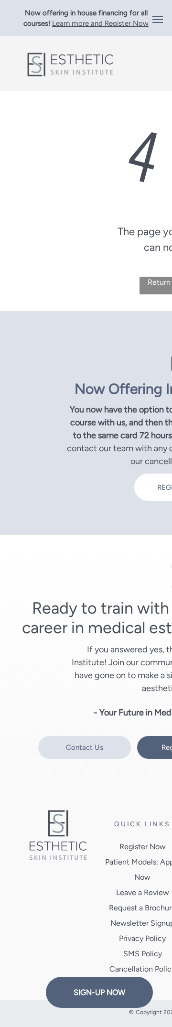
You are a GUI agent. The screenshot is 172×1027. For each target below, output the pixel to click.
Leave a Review (142, 892)
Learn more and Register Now (100, 23)
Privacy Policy (142, 938)
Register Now (142, 846)
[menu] (157, 19)
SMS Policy (142, 953)
